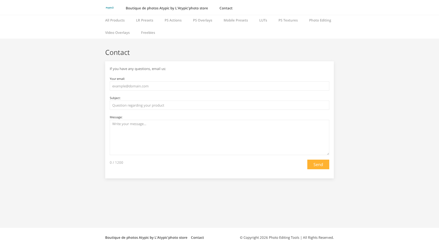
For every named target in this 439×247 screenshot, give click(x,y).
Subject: (115, 98)
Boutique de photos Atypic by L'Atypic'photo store (167, 8)
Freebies (148, 32)
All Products (115, 20)
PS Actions (173, 20)
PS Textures (288, 20)
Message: (116, 117)
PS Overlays (202, 20)
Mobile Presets (236, 20)
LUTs (263, 20)
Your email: (117, 79)
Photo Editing (320, 20)
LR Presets (144, 20)
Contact (226, 8)
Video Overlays (117, 32)
